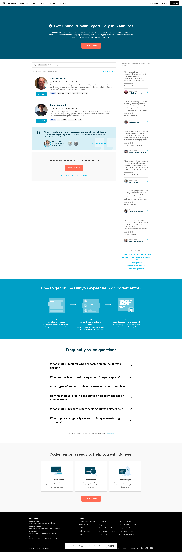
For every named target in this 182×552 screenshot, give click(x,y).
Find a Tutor (83, 534)
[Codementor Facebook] (142, 548)
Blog (100, 525)
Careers (124, 548)
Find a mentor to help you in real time (42, 522)
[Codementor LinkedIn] (151, 548)
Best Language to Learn (127, 534)
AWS (74, 120)
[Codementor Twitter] (146, 548)
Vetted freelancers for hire (136, 266)
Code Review (103, 534)
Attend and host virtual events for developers (44, 527)
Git (58, 120)
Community (103, 521)
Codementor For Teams (107, 531)
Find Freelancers (84, 531)
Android (75, 93)
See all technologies (109, 71)
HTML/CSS (61, 93)
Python (68, 93)
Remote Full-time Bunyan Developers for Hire (136, 258)
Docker (64, 120)
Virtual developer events (136, 269)
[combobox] (81, 65)
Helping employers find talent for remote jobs (45, 537)
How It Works (83, 525)
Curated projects (136, 263)
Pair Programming (125, 521)
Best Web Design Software (128, 525)
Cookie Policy (98, 546)
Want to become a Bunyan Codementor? (74, 175)
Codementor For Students (107, 528)
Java (81, 93)
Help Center (134, 548)
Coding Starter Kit (125, 528)
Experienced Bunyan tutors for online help (136, 254)
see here (110, 433)
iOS (70, 120)
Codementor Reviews (126, 531)
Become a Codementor (87, 521)
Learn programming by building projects (43, 532)
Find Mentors (83, 528)
